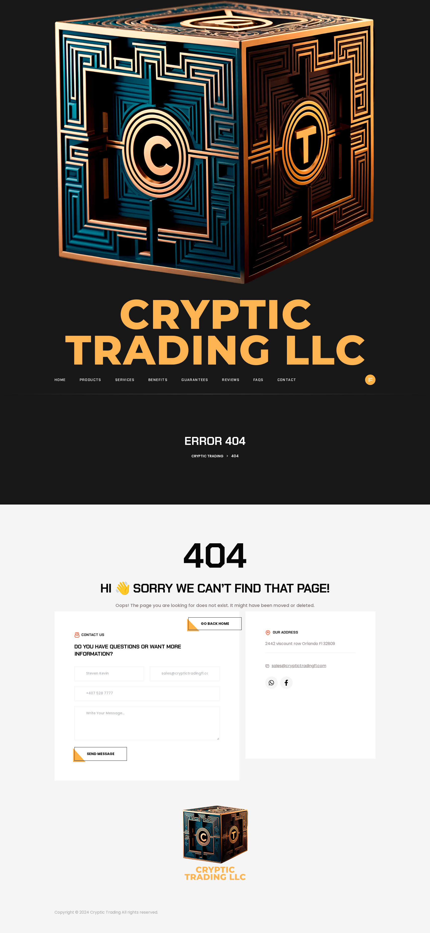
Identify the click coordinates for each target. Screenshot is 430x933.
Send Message (100, 753)
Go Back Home (215, 623)
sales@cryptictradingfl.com (299, 666)
